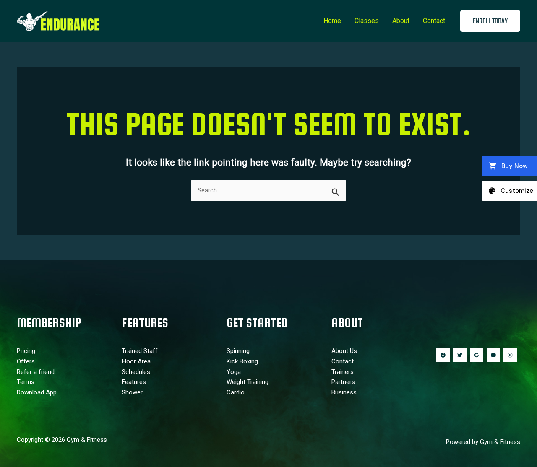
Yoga (234, 372)
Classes (367, 21)
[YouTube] (493, 355)
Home (332, 21)
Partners (343, 382)
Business (344, 392)
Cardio (236, 392)
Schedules (136, 372)
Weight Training (247, 382)
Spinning (238, 351)
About (400, 21)
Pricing (26, 351)
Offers (26, 361)
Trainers (342, 372)
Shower (132, 392)
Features (134, 382)
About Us (344, 351)
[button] (490, 21)
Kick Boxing (242, 361)
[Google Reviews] (476, 355)
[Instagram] (510, 355)
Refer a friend (36, 372)
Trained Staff (140, 351)
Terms (25, 382)
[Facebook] (443, 355)
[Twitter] (460, 355)
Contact (434, 21)
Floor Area (136, 361)
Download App (37, 392)
